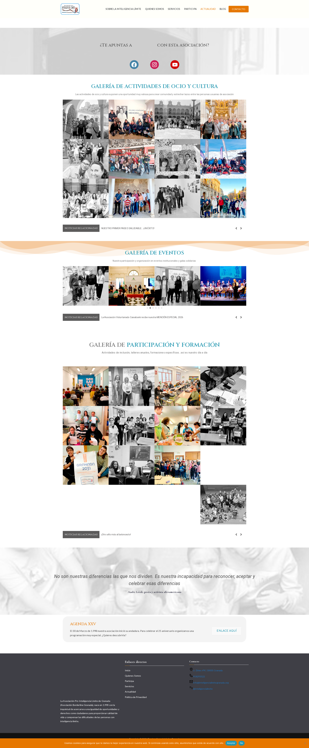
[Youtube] (174, 64)
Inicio (128, 670)
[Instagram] (154, 64)
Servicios (174, 9)
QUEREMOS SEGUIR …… (113, 534)
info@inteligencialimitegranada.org (211, 682)
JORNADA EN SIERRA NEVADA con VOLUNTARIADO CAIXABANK (134, 228)
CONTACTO (238, 9)
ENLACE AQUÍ (227, 630)
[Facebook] (134, 64)
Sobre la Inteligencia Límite (123, 9)
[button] (241, 228)
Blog (223, 9)
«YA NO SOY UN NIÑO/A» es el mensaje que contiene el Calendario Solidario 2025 (143, 317)
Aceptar (231, 743)
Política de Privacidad (136, 697)
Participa (190, 9)
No (241, 743)
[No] (305, 743)
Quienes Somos (154, 9)
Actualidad (208, 9)
